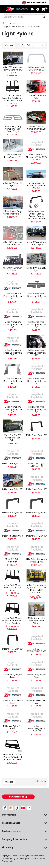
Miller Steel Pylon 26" (12, 512)
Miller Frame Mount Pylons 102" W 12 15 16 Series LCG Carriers (36, 589)
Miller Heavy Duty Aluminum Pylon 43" (12, 212)
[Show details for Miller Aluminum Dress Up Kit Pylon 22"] (36, 341)
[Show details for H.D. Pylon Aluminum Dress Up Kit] (36, 550)
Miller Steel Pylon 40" (12, 463)
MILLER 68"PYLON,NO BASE (36, 650)
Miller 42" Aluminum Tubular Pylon (12, 243)
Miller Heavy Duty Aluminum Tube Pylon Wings (12, 129)
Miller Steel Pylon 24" (36, 512)
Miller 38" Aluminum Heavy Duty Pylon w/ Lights (12, 70)
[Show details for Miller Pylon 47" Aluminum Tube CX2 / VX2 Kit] (36, 145)
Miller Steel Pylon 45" (36, 536)
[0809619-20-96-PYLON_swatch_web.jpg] (12, 745)
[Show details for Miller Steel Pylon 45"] (36, 526)
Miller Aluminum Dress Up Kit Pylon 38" (12, 324)
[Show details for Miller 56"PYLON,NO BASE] (12, 691)
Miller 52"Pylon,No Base (36, 675)
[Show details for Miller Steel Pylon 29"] (36, 426)
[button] (37, 9)
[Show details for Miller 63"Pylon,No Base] (12, 665)
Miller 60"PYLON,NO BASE (36, 701)
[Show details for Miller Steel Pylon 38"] (36, 480)
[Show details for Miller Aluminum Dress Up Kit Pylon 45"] (36, 397)
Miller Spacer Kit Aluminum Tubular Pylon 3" (36, 185)
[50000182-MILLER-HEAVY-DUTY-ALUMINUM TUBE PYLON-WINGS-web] (12, 117)
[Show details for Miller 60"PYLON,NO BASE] (36, 691)
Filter (10, 45)
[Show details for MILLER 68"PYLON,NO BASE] (36, 639)
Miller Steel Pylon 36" (12, 649)
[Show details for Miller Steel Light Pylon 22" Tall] (36, 454)
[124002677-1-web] (36, 58)
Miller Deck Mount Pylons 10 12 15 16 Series (13, 587)
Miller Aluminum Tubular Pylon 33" (36, 68)
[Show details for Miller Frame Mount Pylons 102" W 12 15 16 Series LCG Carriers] (36, 575)
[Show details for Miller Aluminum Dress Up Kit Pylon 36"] (12, 341)
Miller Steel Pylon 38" (36, 489)
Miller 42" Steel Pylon (12, 536)
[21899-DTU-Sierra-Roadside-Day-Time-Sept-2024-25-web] (12, 173)
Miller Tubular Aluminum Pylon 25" (36, 127)
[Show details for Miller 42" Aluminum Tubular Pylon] (12, 233)
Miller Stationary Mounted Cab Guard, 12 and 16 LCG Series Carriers (12, 99)
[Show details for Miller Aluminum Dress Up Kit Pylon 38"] (12, 312)
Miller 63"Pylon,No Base (12, 675)
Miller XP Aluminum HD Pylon (12, 269)
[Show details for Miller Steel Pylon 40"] (12, 454)
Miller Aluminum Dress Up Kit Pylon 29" (36, 296)
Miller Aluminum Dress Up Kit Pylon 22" (36, 353)
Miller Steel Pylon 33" (12, 489)
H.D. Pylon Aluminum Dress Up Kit (36, 560)
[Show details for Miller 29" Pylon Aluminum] (12, 550)
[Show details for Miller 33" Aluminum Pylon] (36, 86)
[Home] (3, 23)
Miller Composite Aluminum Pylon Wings (36, 621)
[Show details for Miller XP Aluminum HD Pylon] (12, 258)
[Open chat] (32, 9)
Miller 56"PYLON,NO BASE (13, 701)
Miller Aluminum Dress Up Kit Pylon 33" (12, 381)
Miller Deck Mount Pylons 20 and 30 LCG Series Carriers (12, 621)
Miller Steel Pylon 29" (36, 435)
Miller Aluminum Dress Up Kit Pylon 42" (36, 324)
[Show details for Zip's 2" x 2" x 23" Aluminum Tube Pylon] (12, 426)
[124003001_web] (36, 258)
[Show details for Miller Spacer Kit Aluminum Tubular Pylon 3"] (36, 173)
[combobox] (24, 16)
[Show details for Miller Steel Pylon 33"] (12, 480)
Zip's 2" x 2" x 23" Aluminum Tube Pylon (12, 437)
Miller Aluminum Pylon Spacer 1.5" (12, 155)
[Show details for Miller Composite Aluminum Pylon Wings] (36, 609)
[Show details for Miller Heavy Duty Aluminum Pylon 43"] (12, 202)
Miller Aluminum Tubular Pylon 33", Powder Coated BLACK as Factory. (36, 215)
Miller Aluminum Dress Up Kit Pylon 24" (12, 409)
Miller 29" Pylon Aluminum (12, 560)
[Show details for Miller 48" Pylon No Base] (12, 717)
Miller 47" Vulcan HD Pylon (36, 269)
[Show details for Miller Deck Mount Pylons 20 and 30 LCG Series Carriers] (12, 609)
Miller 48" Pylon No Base (12, 727)
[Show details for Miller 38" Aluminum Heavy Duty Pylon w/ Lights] (12, 58)
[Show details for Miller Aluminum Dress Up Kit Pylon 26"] (36, 369)
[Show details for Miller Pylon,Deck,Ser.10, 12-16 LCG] (36, 717)
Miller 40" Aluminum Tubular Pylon (36, 243)
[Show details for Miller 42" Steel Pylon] (12, 526)
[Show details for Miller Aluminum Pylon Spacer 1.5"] (12, 145)
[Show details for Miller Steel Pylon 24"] (36, 503)
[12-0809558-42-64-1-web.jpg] (12, 575)
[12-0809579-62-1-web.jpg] (12, 86)
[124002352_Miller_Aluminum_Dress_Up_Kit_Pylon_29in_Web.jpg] (36, 284)
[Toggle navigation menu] (3, 9)
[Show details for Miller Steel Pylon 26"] (12, 503)
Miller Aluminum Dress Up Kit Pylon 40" (12, 296)
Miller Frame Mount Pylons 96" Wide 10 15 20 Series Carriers (12, 757)
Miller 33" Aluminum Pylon (36, 96)
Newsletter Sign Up (18, 797)
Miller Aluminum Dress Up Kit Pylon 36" (12, 353)
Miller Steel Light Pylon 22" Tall (36, 464)
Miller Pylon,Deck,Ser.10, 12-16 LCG (36, 729)
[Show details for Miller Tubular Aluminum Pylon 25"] (36, 117)
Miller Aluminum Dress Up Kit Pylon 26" (36, 381)
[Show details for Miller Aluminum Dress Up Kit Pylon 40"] (12, 284)
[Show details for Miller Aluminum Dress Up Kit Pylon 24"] (12, 397)
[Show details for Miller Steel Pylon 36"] (12, 639)
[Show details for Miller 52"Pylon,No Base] (36, 665)
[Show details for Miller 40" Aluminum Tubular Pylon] (36, 233)
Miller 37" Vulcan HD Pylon (13, 184)
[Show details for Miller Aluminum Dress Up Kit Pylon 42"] (36, 312)
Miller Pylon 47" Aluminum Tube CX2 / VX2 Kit (36, 157)
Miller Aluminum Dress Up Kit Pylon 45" (36, 409)
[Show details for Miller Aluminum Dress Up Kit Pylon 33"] (12, 369)
